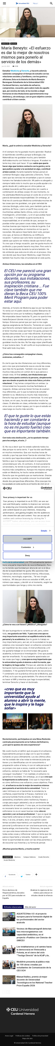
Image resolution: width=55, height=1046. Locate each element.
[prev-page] (4, 992)
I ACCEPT (27, 539)
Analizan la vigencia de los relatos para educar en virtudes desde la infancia (41, 893)
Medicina (15, 71)
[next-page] (8, 992)
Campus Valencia (29, 857)
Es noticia (6, 953)
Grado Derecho (43, 857)
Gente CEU (11, 40)
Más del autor (30, 907)
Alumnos (13, 43)
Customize (26, 547)
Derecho (25, 71)
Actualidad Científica (6, 919)
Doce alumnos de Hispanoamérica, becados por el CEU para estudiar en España (14, 894)
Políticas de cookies (23, 1036)
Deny (27, 555)
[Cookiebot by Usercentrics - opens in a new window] (41, 488)
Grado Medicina (9, 860)
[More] (36, 874)
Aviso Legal (9, 1036)
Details (44, 531)
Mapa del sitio (27, 1038)
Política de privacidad (40, 1036)
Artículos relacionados (13, 907)
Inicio (3, 40)
